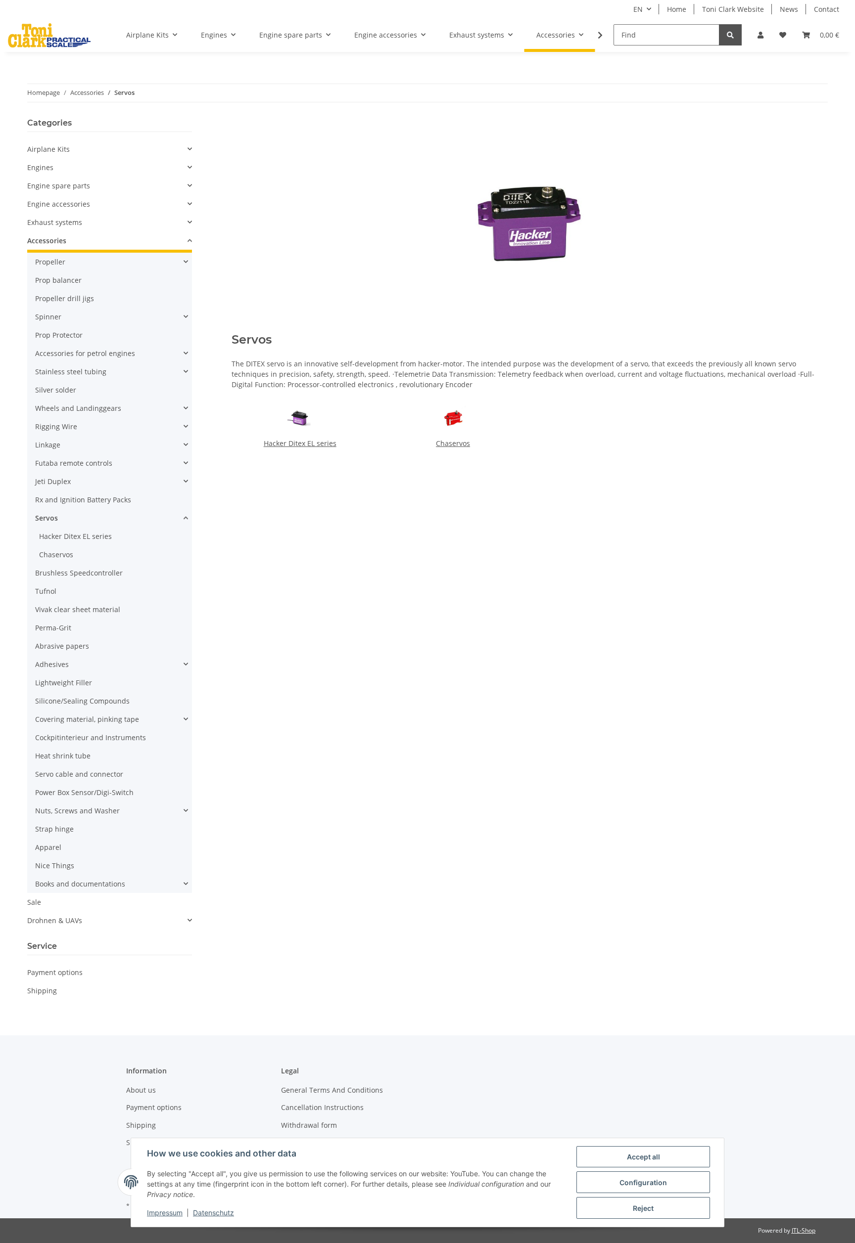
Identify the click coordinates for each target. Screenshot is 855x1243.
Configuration (643, 1182)
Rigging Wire (56, 426)
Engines (40, 167)
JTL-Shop (803, 1230)
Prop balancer (58, 280)
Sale (34, 902)
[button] (760, 35)
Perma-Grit (53, 627)
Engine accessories (58, 204)
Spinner (48, 316)
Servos (46, 518)
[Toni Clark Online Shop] (49, 35)
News (789, 9)
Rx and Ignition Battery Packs (83, 499)
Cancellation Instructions (322, 1107)
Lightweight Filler (63, 682)
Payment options (55, 972)
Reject (643, 1208)
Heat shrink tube (63, 755)
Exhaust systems (54, 222)
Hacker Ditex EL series (300, 443)
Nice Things (54, 865)
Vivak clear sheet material (77, 609)
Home (676, 9)
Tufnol (45, 591)
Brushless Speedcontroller (79, 572)
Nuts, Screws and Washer (77, 810)
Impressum (165, 1212)
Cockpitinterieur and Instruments (90, 737)
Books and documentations (80, 883)
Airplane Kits (48, 149)
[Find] (730, 34)
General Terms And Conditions (332, 1090)
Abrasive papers (62, 646)
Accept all (643, 1157)
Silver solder (55, 390)
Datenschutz (213, 1212)
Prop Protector (59, 335)
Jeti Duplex (53, 481)
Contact (826, 9)
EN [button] (638, 9)
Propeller (50, 261)
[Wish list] (782, 35)
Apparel (48, 847)
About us (141, 1090)
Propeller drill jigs (64, 298)
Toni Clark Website (733, 9)
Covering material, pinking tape (87, 719)
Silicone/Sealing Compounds (82, 701)
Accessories (46, 240)
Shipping (42, 990)
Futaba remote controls (73, 463)
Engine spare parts (58, 185)
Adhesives (52, 664)
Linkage (47, 444)
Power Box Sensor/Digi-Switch (84, 792)
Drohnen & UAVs (54, 920)
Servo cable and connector (79, 774)
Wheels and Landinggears (78, 408)
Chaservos (453, 443)
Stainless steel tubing (70, 371)
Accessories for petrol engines (85, 353)
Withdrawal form (309, 1125)
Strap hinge (54, 829)
